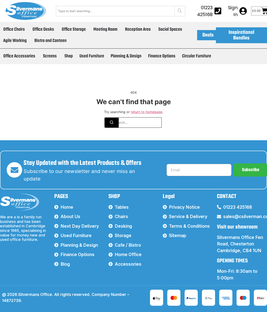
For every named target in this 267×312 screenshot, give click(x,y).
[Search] (179, 11)
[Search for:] (133, 122)
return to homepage (146, 112)
